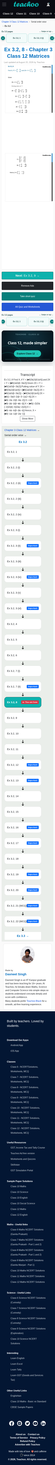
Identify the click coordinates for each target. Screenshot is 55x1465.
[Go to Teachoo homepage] (26, 4)
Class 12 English (19, 1215)
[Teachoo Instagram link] (20, 1423)
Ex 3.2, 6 (12, 655)
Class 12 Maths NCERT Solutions (28, 1282)
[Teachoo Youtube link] (35, 1423)
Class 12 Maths (18, 1209)
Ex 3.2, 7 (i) (13, 671)
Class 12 (8, 13)
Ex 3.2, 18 (12, 858)
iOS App (15, 1051)
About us (21, 1434)
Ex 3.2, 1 (12, 451)
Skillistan (15, 1165)
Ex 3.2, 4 (12, 624)
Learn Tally (16, 1369)
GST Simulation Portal (22, 1170)
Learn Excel (17, 1364)
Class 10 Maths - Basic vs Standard (28, 1401)
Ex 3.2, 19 (22, 874)
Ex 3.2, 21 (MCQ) (22, 905)
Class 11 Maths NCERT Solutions (28, 1276)
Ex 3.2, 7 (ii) (22, 686)
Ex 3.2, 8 (22, 702)
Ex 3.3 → (23, 935)
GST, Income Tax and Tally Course (28, 1147)
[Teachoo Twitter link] (28, 1423)
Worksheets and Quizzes (23, 1159)
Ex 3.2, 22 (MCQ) (22, 921)
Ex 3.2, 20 (22, 890)
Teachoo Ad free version (23, 1153)
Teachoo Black (34, 1001)
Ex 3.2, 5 (12, 639)
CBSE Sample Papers (22, 1407)
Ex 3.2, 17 (22, 843)
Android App (17, 1045)
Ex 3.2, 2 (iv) (14, 514)
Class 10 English (19, 1198)
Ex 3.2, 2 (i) (13, 467)
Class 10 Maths (18, 1186)
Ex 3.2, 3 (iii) (14, 561)
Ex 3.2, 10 (12, 733)
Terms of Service (19, 1438)
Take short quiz (27, 296)
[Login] (48, 4)
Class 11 (21, 13)
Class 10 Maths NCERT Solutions (28, 1270)
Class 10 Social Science (23, 1203)
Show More (27, 418)
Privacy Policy (37, 1438)
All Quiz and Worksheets (27, 307)
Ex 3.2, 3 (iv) (22, 577)
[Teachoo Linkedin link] (43, 1423)
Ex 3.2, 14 (12, 796)
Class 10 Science (19, 1192)
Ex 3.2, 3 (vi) (22, 608)
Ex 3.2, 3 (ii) (22, 545)
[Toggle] (5, 4)
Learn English (18, 1358)
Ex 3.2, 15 (12, 811)
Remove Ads (27, 286)
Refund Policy (27, 1441)
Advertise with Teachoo (27, 1444)
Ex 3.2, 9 (12, 717)
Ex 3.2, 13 (22, 780)
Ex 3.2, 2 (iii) (14, 498)
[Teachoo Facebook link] (12, 1423)
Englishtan (16, 1396)
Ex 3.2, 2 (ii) (22, 483)
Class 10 (34, 13)
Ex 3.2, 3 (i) (13, 530)
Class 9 (47, 13)
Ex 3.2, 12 (22, 764)
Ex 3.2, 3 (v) (14, 592)
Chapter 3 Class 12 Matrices (15, 21)
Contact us (33, 1434)
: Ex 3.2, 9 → (27, 275)
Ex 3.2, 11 (12, 749)
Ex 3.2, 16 (22, 827)
